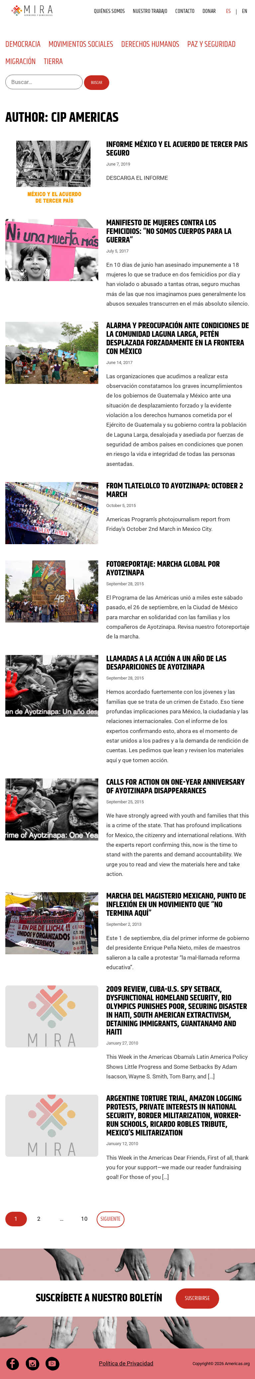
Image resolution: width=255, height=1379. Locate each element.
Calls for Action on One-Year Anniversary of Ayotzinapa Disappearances (175, 786)
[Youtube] (52, 1363)
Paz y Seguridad (211, 44)
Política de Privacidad (126, 1363)
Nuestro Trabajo (150, 11)
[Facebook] (12, 1363)
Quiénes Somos (109, 11)
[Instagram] (32, 1363)
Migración (20, 61)
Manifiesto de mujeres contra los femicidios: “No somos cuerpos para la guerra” (168, 232)
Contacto (185, 11)
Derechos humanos (150, 44)
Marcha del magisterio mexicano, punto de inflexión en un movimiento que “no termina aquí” (176, 905)
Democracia (23, 44)
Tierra (53, 61)
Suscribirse (197, 1298)
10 (84, 1218)
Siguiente (111, 1219)
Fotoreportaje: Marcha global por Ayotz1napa (163, 568)
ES (228, 11)
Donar (209, 11)
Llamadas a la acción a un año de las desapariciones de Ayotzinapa (166, 663)
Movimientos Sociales (80, 44)
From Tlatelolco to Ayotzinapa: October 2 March (174, 490)
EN (244, 11)
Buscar (96, 82)
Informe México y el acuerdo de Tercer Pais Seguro (177, 149)
